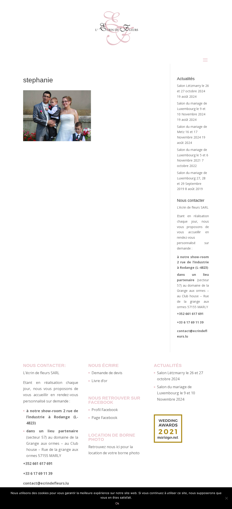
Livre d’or (99, 380)
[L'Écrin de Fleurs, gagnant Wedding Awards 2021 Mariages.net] (168, 441)
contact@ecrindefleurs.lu (46, 483)
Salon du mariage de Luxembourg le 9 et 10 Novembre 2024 (192, 108)
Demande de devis (107, 372)
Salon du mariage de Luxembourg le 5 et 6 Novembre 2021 (192, 155)
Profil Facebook (105, 409)
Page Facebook (104, 417)
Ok (117, 503)
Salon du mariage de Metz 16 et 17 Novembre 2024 (192, 132)
